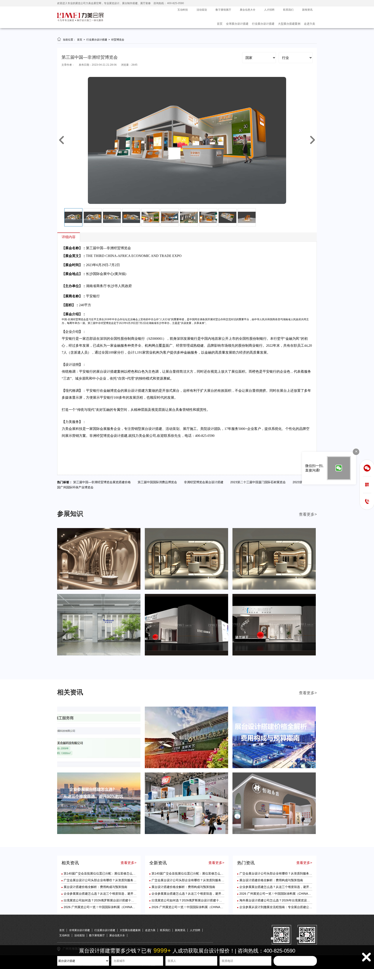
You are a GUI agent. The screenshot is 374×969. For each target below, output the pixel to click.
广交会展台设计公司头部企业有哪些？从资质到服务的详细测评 (106, 880)
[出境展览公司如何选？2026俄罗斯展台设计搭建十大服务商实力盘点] (186, 833)
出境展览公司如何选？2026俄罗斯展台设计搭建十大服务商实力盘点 (109, 900)
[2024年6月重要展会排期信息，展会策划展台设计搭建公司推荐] (98, 588)
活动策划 (202, 9)
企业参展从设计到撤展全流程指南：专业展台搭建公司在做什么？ (283, 907)
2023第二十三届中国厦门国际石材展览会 (259, 482)
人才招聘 (269, 9)
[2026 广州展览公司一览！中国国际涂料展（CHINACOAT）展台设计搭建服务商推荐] (274, 833)
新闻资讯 (307, 9)
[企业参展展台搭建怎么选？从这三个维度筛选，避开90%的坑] (98, 833)
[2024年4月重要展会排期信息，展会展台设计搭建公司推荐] (274, 588)
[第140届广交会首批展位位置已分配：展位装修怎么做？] (98, 767)
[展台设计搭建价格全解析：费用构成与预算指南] (274, 767)
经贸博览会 (117, 39)
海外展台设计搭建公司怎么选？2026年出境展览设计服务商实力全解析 (286, 900)
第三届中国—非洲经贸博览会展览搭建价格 (103, 482)
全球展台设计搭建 (237, 23)
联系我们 (288, 9)
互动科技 (182, 9)
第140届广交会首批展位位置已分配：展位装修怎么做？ (101, 873)
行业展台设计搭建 (263, 23)
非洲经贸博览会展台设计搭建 (205, 482)
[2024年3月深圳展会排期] (186, 654)
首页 (219, 23)
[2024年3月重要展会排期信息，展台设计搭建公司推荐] (98, 654)
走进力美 (309, 23)
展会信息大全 (247, 9)
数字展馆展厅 (223, 9)
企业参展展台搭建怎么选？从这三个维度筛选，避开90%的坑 (104, 893)
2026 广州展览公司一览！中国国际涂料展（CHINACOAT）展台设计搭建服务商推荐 (120, 907)
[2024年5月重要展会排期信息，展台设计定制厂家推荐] (186, 588)
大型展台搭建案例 (289, 23)
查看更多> (308, 514)
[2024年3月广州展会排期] (274, 654)
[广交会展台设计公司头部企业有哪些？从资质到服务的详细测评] (186, 767)
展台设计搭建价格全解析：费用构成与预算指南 (95, 887)
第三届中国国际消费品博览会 (159, 482)
